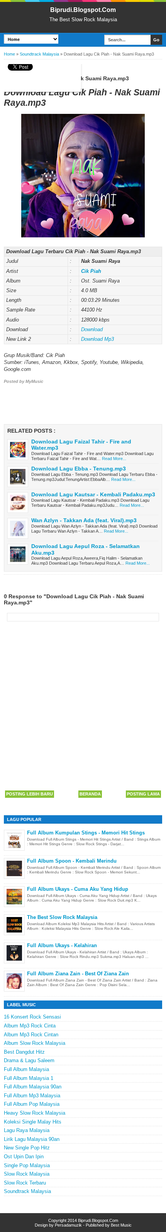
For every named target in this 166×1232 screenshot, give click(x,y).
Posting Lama (143, 794)
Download (92, 329)
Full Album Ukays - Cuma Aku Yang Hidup (77, 889)
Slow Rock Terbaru (25, 1183)
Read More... (114, 458)
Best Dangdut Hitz (24, 1052)
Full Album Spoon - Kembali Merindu (72, 861)
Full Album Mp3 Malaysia (32, 1095)
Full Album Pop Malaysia (31, 1104)
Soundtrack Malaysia (27, 1191)
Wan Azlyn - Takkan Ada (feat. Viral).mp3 (84, 520)
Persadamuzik (68, 1225)
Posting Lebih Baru (29, 794)
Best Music (121, 1225)
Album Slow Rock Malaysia (34, 1043)
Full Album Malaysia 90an (32, 1087)
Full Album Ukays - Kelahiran (62, 945)
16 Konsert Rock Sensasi (32, 1017)
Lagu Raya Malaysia (26, 1130)
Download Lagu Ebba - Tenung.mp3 (78, 468)
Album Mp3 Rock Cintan (31, 1034)
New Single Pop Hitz (27, 1148)
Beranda (90, 794)
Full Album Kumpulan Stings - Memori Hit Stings (86, 833)
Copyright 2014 (63, 1220)
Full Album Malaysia (26, 1069)
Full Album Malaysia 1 (28, 1078)
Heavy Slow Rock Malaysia (34, 1113)
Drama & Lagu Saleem (29, 1060)
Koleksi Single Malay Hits (32, 1122)
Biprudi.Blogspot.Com (83, 10)
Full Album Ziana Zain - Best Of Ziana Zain (78, 973)
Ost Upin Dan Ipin (24, 1156)
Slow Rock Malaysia (26, 1174)
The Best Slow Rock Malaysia (62, 917)
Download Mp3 (97, 339)
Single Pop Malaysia (27, 1165)
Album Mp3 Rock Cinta (30, 1026)
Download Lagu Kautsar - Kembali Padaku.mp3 (93, 494)
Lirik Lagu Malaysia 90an (31, 1139)
